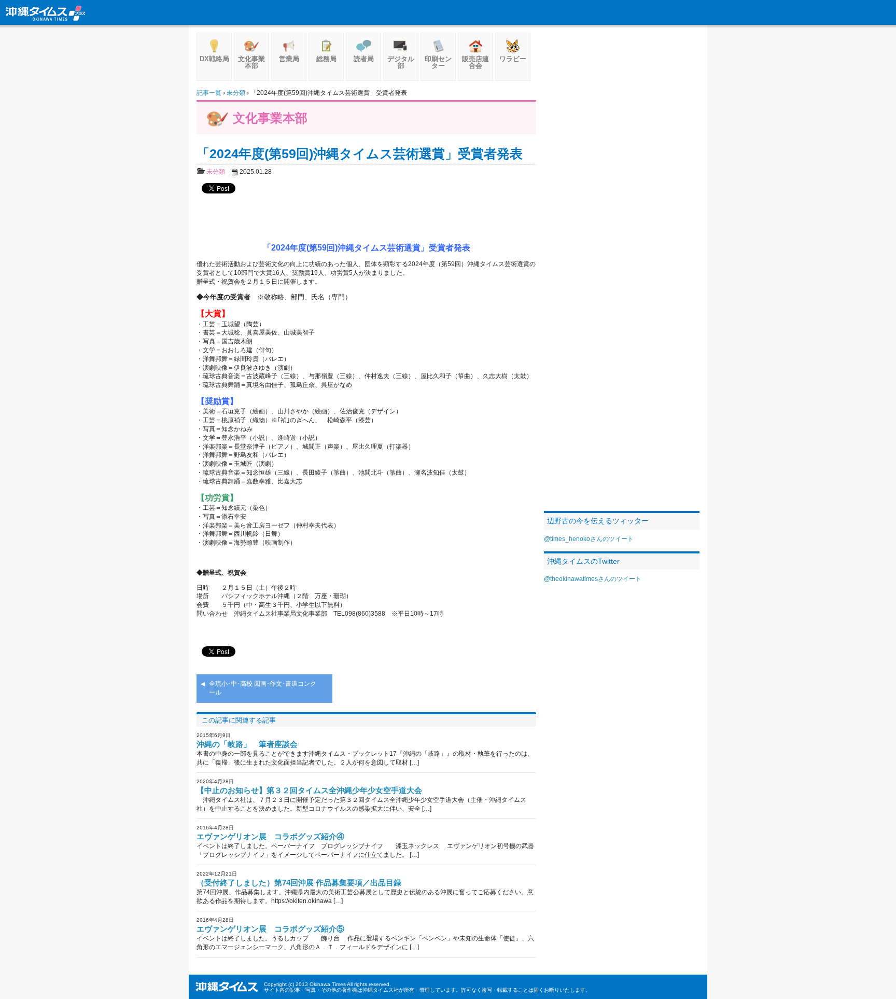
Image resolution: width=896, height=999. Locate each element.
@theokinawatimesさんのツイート (592, 578)
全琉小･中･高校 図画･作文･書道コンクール (262, 688)
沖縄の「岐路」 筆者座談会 (247, 744)
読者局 (364, 59)
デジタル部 (400, 62)
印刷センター (438, 62)
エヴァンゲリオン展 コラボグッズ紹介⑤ (270, 928)
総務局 (326, 59)
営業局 (289, 59)
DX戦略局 (214, 59)
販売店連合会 (475, 62)
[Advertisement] (366, 217)
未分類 (215, 171)
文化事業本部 (251, 62)
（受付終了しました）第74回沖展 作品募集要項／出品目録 (299, 882)
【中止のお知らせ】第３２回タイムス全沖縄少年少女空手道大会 (309, 790)
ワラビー (512, 59)
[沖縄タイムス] (45, 12)
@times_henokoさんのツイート (589, 539)
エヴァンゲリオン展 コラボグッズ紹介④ (270, 836)
